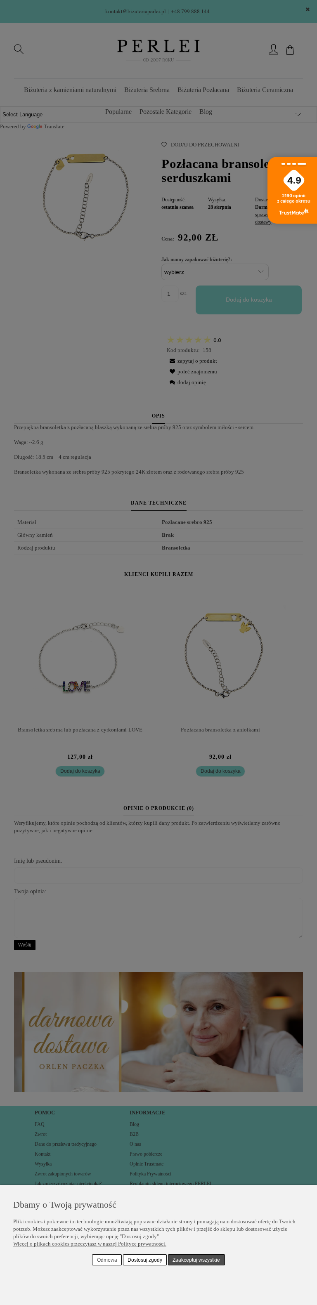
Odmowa (107, 1260)
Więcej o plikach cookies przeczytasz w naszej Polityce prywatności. (89, 1244)
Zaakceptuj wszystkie (196, 1260)
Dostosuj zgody (145, 1260)
